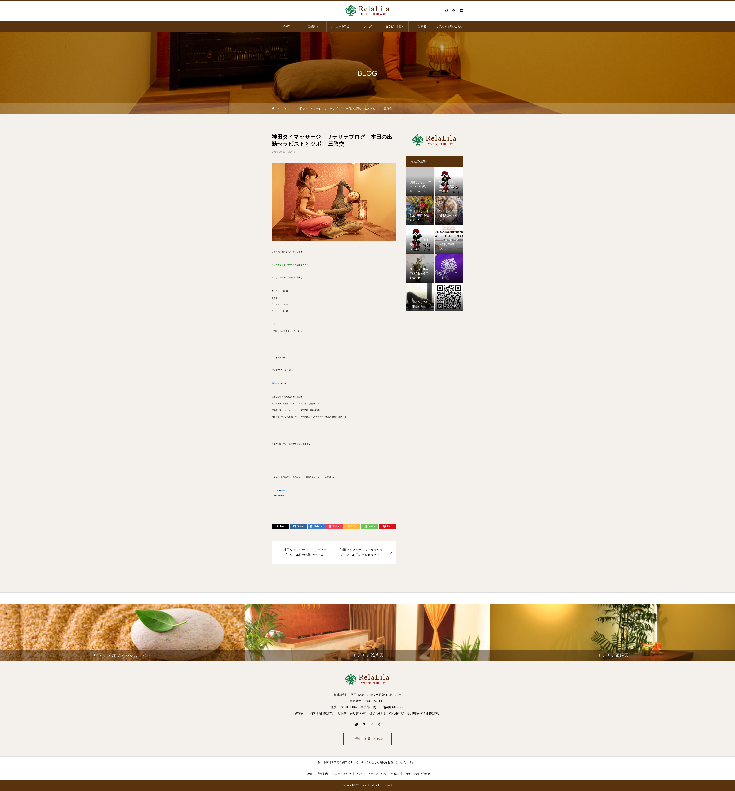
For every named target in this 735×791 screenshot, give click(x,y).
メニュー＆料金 (340, 26)
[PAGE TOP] (367, 598)
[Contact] (461, 10)
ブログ (367, 26)
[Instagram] (446, 10)
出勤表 (422, 26)
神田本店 (284, 491)
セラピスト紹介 (394, 26)
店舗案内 (313, 26)
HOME (286, 26)
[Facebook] (454, 10)
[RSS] (379, 724)
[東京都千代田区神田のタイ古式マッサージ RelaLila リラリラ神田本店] (367, 10)
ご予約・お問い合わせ (449, 26)
